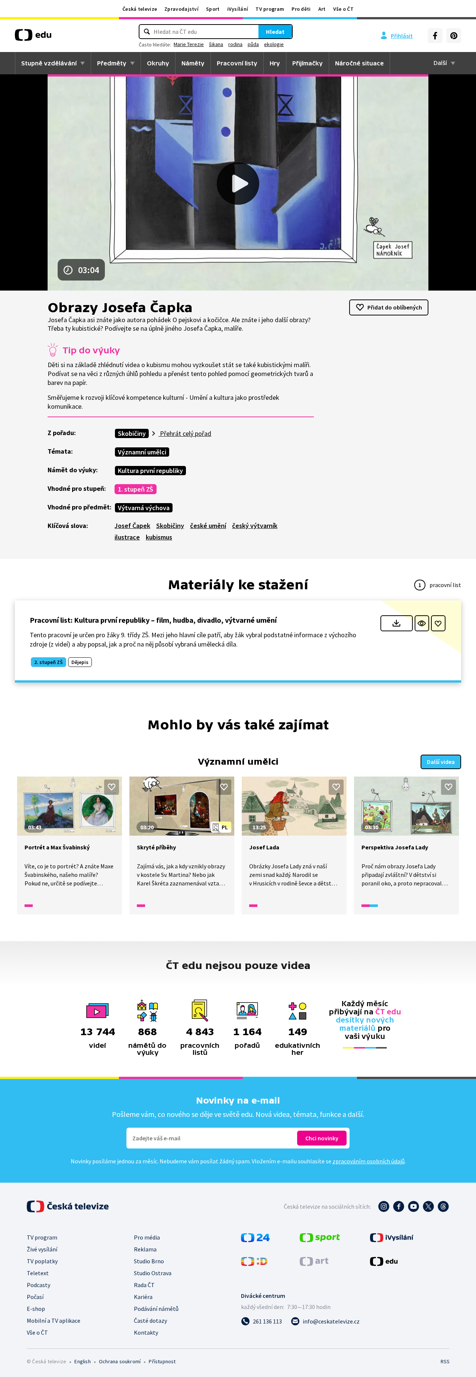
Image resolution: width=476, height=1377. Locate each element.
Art (322, 9)
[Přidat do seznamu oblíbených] (438, 623)
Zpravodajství (181, 9)
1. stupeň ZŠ (135, 489)
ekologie (274, 44)
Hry (275, 63)
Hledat (275, 31)
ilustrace (127, 537)
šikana (216, 44)
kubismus (159, 537)
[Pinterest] (453, 35)
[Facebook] (435, 35)
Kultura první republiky (150, 470)
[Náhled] (422, 623)
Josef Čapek (132, 525)
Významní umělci (142, 452)
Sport (213, 9)
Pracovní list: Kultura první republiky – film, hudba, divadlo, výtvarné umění (153, 620)
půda (253, 44)
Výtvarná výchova (144, 507)
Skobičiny (132, 433)
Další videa (441, 761)
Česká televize (139, 9)
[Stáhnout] (396, 623)
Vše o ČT (343, 9)
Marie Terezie (189, 44)
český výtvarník (254, 525)
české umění (208, 525)
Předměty (111, 63)
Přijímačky (307, 63)
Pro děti (301, 9)
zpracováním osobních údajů (368, 1161)
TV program (269, 9)
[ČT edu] (33, 37)
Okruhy (158, 63)
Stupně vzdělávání (49, 63)
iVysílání (237, 9)
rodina (235, 44)
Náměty (193, 63)
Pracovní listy (237, 63)
